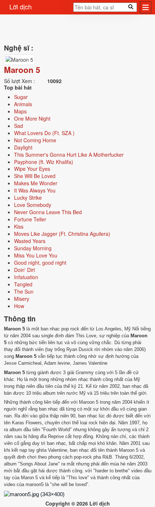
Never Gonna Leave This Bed (48, 212)
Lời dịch (20, 6)
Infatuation (26, 277)
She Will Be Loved (35, 175)
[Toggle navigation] (145, 7)
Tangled (23, 284)
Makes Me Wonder (35, 183)
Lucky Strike (28, 197)
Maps (20, 111)
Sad (18, 125)
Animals (23, 104)
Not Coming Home (35, 140)
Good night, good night (40, 262)
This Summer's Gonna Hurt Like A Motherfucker (69, 154)
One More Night (32, 118)
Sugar (21, 96)
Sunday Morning (33, 248)
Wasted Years (29, 240)
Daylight (23, 147)
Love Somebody (32, 204)
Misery (21, 298)
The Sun (24, 291)
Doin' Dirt (24, 269)
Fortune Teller (30, 219)
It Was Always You (35, 190)
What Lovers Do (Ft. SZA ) (44, 132)
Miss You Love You (35, 255)
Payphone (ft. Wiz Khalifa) (43, 161)
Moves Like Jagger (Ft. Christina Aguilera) (62, 233)
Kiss (18, 226)
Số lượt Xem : (19, 80)
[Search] (71, 9)
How (19, 305)
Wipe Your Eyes (32, 168)
